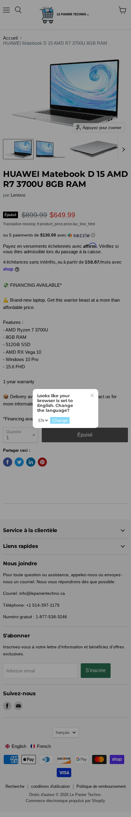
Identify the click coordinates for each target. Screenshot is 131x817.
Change (60, 420)
